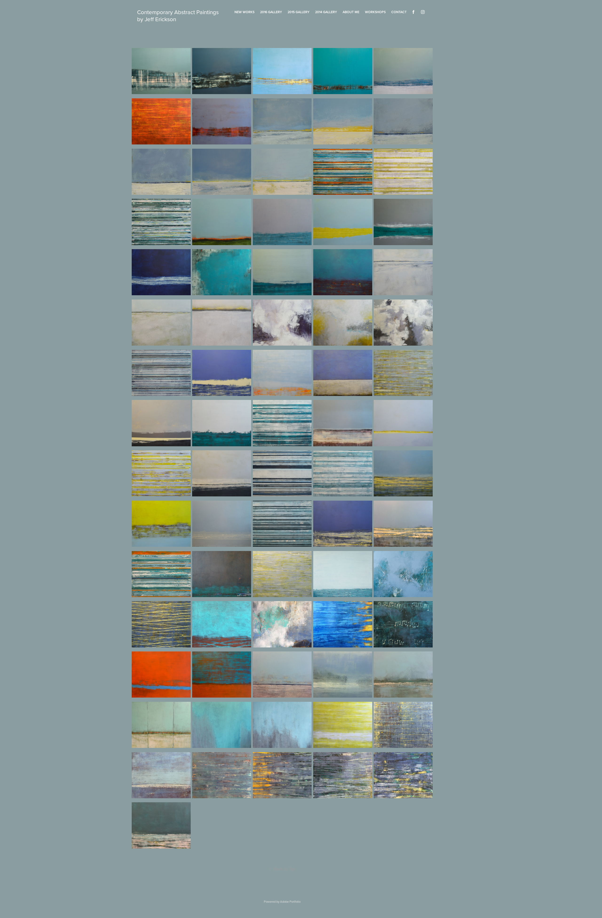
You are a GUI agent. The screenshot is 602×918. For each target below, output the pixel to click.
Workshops (375, 12)
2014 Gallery (326, 12)
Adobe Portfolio (290, 901)
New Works (244, 12)
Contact (399, 12)
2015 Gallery (298, 12)
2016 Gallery (271, 12)
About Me (351, 12)
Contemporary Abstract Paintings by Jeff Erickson (178, 15)
